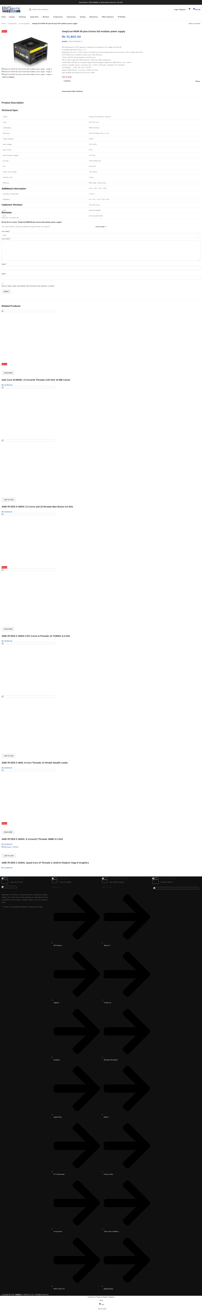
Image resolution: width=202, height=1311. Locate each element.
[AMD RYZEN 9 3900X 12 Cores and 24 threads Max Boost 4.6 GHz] (28, 412)
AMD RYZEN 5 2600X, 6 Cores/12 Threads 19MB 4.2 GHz (32, 839)
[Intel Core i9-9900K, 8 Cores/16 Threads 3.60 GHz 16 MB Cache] (28, 336)
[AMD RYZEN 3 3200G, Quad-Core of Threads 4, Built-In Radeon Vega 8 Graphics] (10, 847)
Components (12, 23)
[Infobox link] (26, 880)
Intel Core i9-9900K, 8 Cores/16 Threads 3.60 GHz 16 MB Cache (36, 380)
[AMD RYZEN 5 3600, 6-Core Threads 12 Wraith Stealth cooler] (28, 669)
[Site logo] (11, 9)
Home (4, 23)
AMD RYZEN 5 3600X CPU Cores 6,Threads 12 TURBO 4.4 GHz (36, 636)
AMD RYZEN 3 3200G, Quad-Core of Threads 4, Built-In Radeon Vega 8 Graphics (45, 862)
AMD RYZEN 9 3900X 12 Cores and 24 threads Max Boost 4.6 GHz (37, 506)
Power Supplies (24, 23)
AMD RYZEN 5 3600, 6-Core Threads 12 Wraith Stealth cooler (35, 762)
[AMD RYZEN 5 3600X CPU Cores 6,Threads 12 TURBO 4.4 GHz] (28, 539)
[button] (9, 499)
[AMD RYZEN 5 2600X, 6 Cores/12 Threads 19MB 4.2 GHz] (28, 795)
